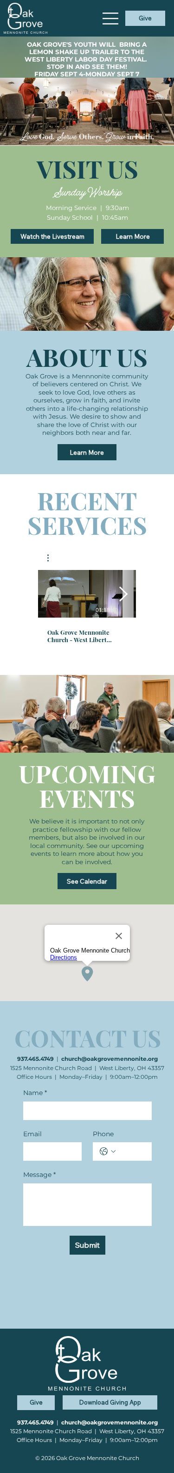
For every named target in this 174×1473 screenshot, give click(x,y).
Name (35, 1093)
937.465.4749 (35, 1058)
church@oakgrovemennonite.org (109, 1058)
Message (39, 1174)
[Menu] (111, 18)
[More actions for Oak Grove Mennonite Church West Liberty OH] (52, 558)
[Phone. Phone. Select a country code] (107, 1151)
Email (32, 1134)
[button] (52, 558)
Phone (103, 1134)
